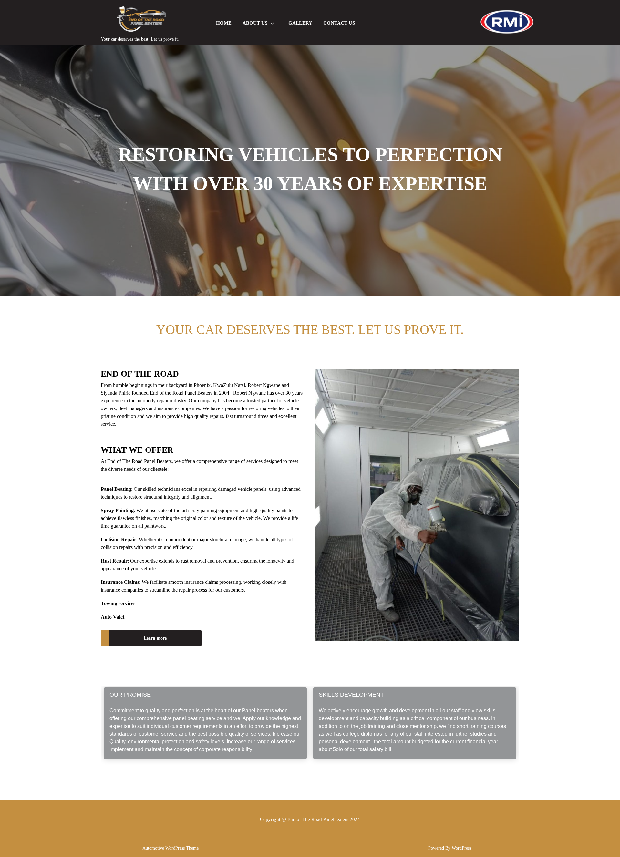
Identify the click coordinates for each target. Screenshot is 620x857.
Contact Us (339, 23)
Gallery (300, 23)
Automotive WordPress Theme (170, 848)
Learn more (155, 638)
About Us (255, 23)
